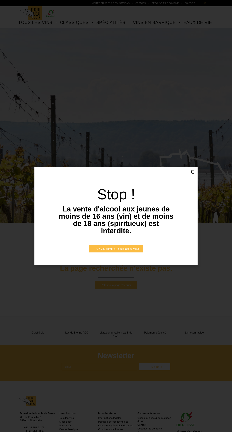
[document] (116, 216)
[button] (193, 171)
